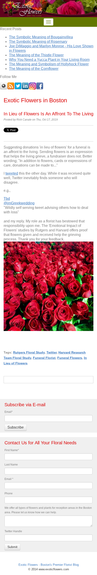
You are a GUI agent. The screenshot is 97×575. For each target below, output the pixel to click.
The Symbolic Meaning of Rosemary (38, 41)
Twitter (51, 352)
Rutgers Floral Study (29, 352)
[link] (19, 203)
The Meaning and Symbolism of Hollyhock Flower (49, 64)
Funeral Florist (44, 358)
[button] (48, 272)
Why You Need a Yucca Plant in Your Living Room (49, 60)
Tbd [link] (7, 199)
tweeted (11, 173)
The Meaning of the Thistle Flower (36, 55)
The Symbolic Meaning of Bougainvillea (41, 37)
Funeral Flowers (69, 358)
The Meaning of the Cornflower (33, 69)
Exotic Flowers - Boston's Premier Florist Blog (48, 564)
